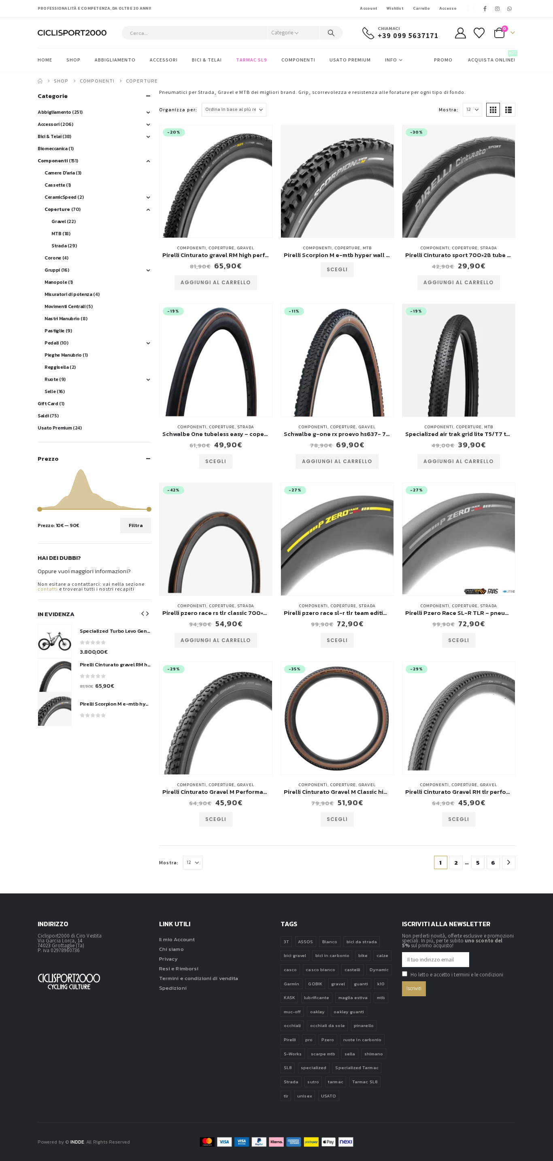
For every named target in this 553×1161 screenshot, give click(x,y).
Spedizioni (173, 988)
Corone (53, 258)
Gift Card (48, 403)
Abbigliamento (115, 60)
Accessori (164, 60)
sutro (313, 1081)
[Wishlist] (479, 33)
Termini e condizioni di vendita (198, 978)
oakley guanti (349, 1011)
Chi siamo (171, 949)
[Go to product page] (337, 181)
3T (286, 941)
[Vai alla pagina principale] (40, 81)
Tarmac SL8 (365, 1081)
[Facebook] (485, 8)
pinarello (364, 1025)
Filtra (136, 525)
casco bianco (320, 969)
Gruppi (52, 270)
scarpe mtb (323, 1053)
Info (391, 60)
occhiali (292, 1025)
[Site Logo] (72, 33)
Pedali (52, 343)
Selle (50, 391)
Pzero (327, 1039)
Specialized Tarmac (356, 1067)
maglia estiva (353, 997)
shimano (373, 1053)
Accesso (448, 8)
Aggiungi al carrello (216, 282)
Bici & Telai (207, 60)
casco (290, 969)
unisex (304, 1096)
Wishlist (395, 8)
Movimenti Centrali (65, 306)
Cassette (55, 185)
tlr (286, 1096)
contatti (48, 589)
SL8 (288, 1067)
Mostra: (448, 109)
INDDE (77, 1142)
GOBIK (315, 983)
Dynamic (379, 969)
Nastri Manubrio (62, 318)
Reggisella (56, 367)
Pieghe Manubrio (63, 355)
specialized (313, 1067)
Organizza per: (178, 109)
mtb (381, 997)
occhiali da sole (327, 1025)
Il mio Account (177, 939)
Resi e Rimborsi (178, 968)
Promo (443, 60)
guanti (361, 983)
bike (362, 955)
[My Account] (460, 33)
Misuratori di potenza (68, 294)
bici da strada (362, 941)
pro (309, 1039)
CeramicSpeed (61, 197)
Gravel (245, 248)
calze (382, 955)
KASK (289, 997)
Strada (488, 248)
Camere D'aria (59, 172)
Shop (73, 60)
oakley (317, 1011)
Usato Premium (350, 60)
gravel (338, 983)
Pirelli (290, 1039)
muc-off (292, 1011)
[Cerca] (331, 33)
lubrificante (316, 997)
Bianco (329, 941)
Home (45, 60)
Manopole (56, 282)
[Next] (508, 862)
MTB (367, 248)
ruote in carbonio (362, 1039)
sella (350, 1053)
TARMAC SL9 (251, 60)
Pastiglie (54, 330)
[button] (493, 110)
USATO (328, 1096)
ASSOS (305, 941)
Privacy (168, 959)
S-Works (293, 1053)
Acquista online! (491, 57)
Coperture (221, 248)
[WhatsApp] (509, 8)
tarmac (335, 1081)
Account (368, 8)
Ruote (51, 379)
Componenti (298, 60)
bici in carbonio (332, 955)
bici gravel (295, 955)
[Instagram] (497, 8)
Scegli (337, 269)
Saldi (43, 415)
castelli (353, 969)
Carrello (421, 8)
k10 (381, 983)
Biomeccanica (53, 148)
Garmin (291, 983)
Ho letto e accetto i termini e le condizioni (456, 974)
